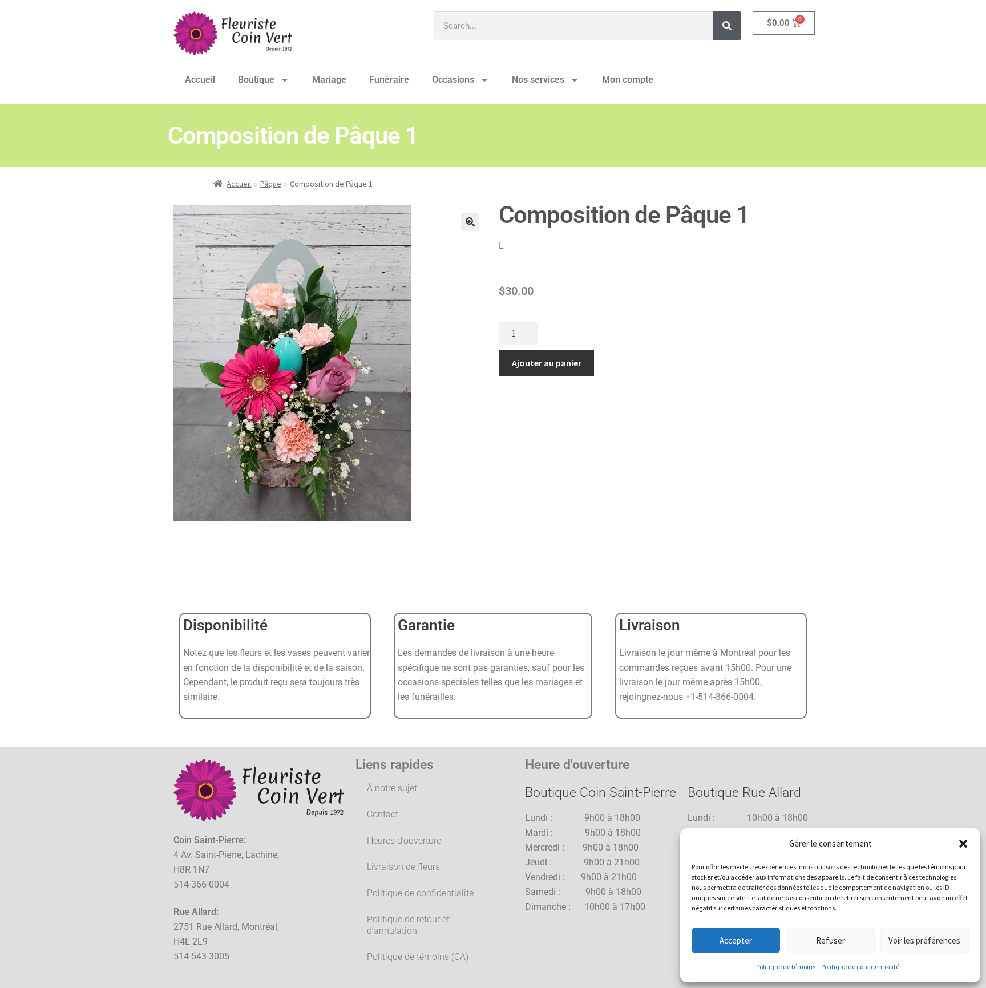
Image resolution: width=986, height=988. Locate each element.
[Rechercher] (727, 25)
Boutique (256, 79)
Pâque (270, 184)
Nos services (538, 79)
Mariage (329, 79)
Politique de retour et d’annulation (408, 925)
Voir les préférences (924, 940)
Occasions (453, 79)
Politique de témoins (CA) (417, 956)
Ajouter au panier (546, 363)
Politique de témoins (785, 966)
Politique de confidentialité (860, 966)
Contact (382, 814)
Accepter (736, 940)
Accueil (200, 79)
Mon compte (627, 79)
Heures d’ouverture (404, 840)
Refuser (830, 940)
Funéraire (389, 79)
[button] (963, 843)
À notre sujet (392, 788)
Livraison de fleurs (403, 866)
